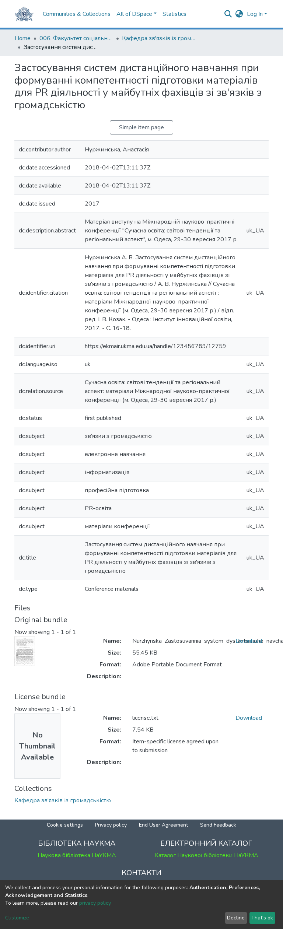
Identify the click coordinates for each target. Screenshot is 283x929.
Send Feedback (218, 824)
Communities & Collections (77, 14)
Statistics (174, 14)
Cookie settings (65, 824)
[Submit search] (228, 14)
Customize (17, 917)
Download (248, 641)
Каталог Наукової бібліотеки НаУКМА (206, 855)
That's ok (262, 917)
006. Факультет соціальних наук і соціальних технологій (76, 38)
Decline (236, 917)
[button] (239, 14)
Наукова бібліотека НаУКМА (77, 855)
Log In (255, 14)
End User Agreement (163, 824)
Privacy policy (111, 824)
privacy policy (95, 903)
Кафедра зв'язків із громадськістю (159, 38)
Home (23, 38)
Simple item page (141, 127)
